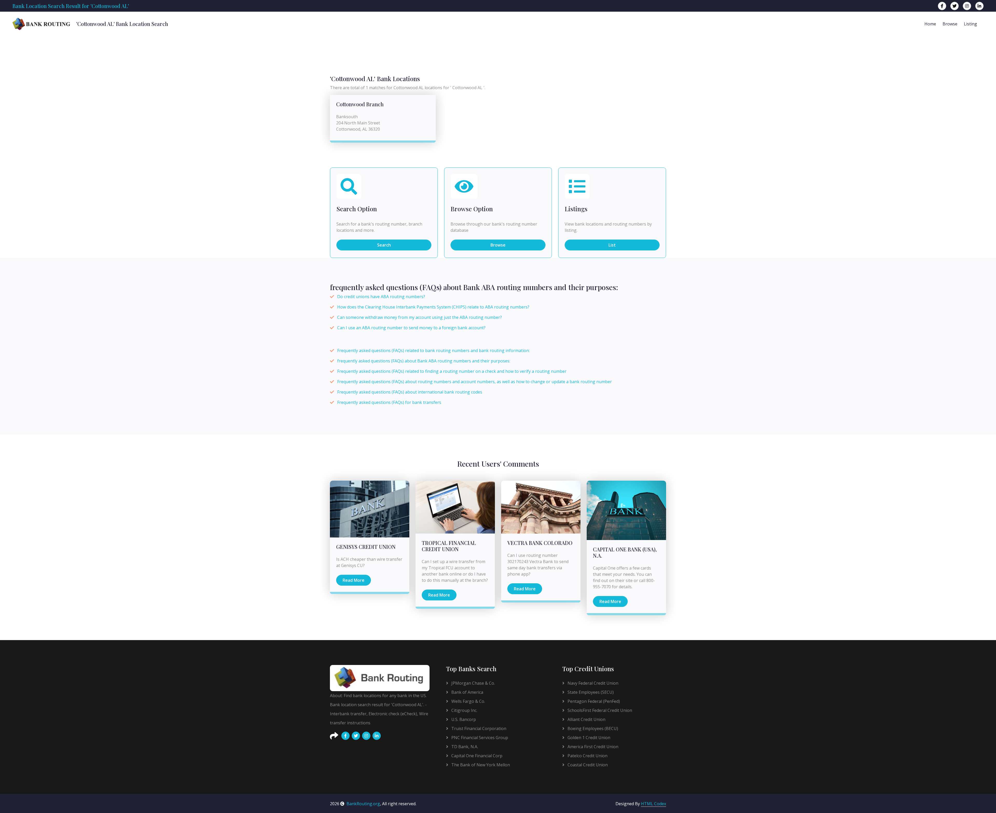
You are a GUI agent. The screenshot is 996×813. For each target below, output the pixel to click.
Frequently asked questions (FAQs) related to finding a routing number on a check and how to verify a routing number (451, 371)
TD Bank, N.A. (464, 746)
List (612, 245)
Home (930, 24)
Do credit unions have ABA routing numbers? (381, 296)
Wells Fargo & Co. (467, 701)
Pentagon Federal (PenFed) (593, 701)
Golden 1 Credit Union (588, 737)
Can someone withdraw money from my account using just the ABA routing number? (419, 317)
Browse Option (472, 209)
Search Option (356, 209)
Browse (950, 24)
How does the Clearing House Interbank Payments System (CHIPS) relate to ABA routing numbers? (433, 307)
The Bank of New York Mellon (480, 765)
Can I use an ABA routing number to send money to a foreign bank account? (411, 328)
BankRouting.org (363, 804)
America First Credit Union (592, 746)
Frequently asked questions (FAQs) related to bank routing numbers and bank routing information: (433, 350)
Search (384, 245)
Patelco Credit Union (586, 756)
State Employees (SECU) (590, 692)
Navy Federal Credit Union (592, 683)
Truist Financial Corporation (478, 728)
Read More (353, 580)
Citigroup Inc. (463, 710)
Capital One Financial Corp (476, 756)
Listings (576, 209)
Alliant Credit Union (585, 719)
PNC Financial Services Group (479, 737)
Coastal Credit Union (587, 765)
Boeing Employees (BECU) (592, 728)
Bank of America (466, 692)
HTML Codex (653, 804)
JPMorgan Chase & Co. (472, 683)
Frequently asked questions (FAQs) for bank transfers (389, 402)
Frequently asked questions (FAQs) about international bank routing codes (409, 392)
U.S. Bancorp (463, 719)
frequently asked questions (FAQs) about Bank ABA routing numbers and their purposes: (423, 361)
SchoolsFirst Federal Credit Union (599, 710)
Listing (970, 24)
